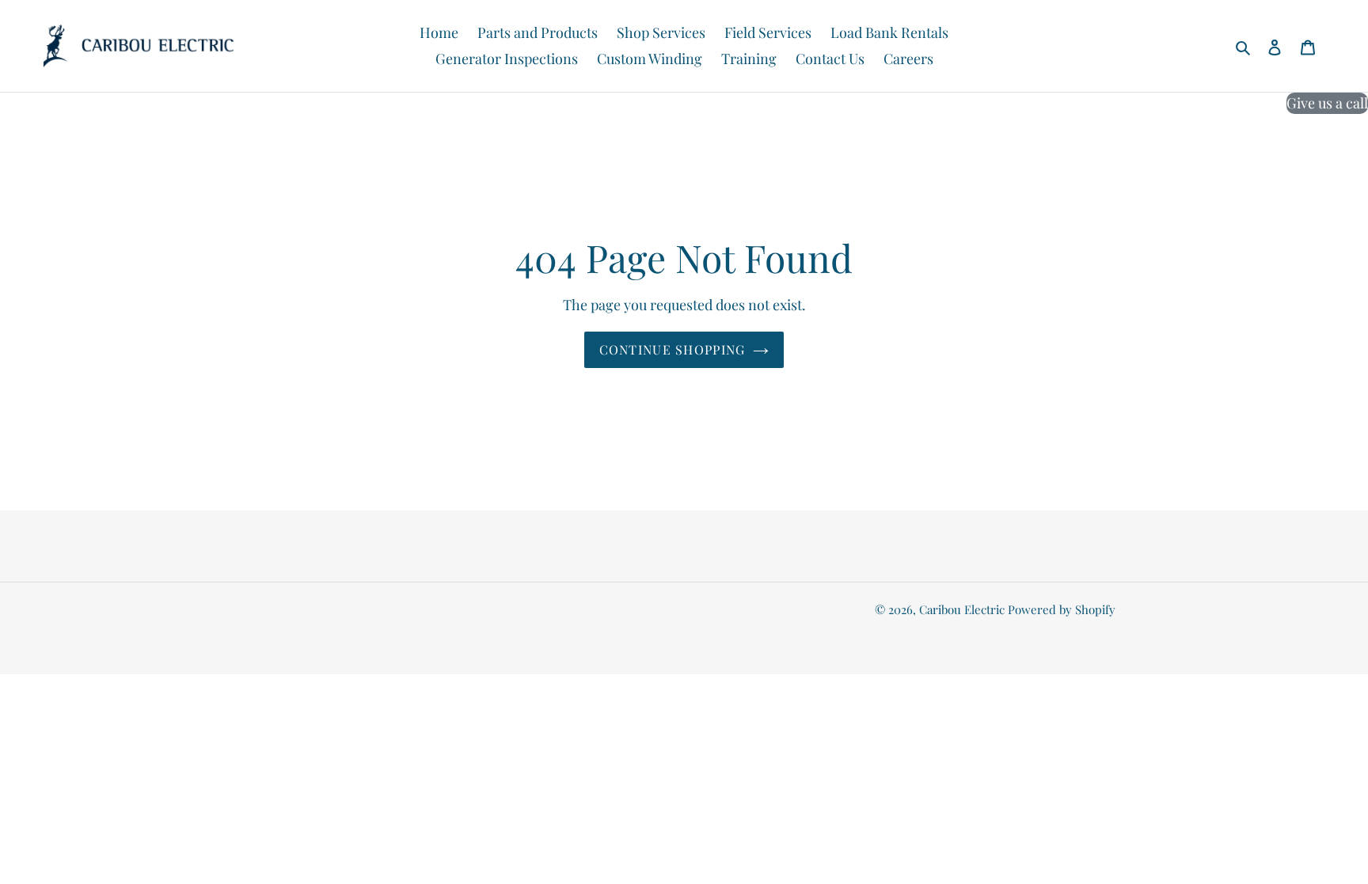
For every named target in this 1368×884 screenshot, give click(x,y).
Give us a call (1327, 102)
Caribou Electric (962, 609)
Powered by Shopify (1061, 609)
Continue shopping (672, 349)
